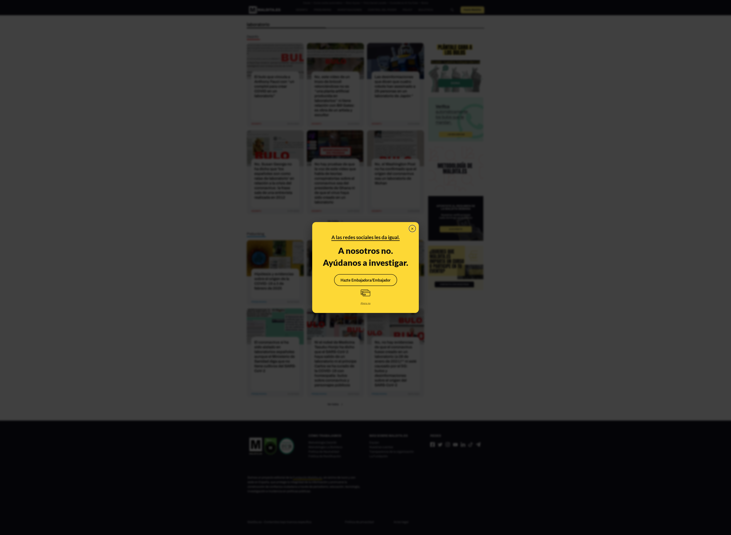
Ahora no (365, 303)
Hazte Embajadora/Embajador (366, 280)
